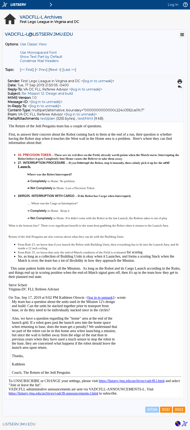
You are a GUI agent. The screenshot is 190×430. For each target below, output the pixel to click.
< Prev (41, 70)
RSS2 (179, 410)
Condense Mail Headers (39, 61)
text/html (85, 118)
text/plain (47, 118)
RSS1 (166, 410)
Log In (173, 5)
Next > (55, 70)
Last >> (69, 70)
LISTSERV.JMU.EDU (19, 424)
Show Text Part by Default (41, 57)
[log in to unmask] (97, 81)
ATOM (152, 410)
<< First (27, 70)
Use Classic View (33, 44)
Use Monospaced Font (38, 52)
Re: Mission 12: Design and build (47, 93)
